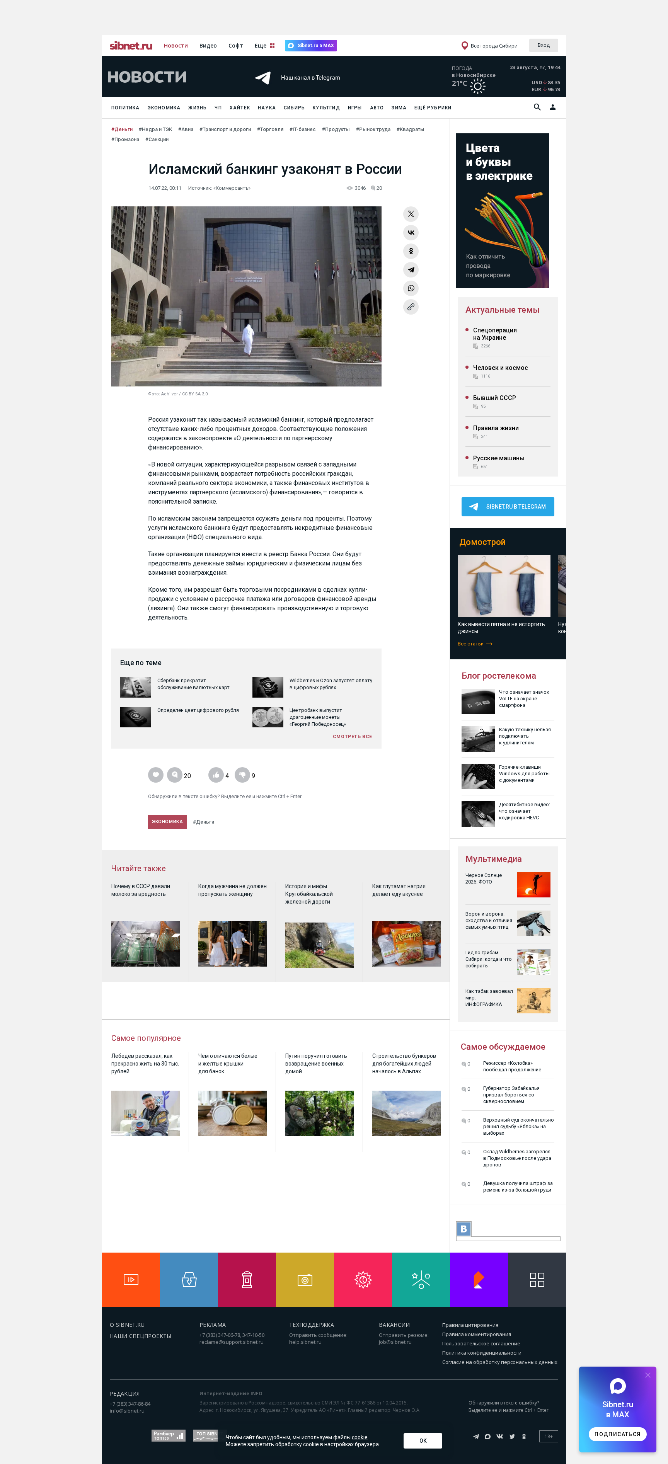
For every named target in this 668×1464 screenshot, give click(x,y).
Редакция (125, 1393)
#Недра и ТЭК (155, 129)
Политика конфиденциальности (481, 1352)
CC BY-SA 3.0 (195, 394)
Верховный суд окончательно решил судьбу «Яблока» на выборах (518, 1126)
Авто (377, 108)
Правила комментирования (476, 1334)
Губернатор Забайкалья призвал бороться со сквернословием (511, 1094)
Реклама (212, 1324)
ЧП (218, 108)
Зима (399, 108)
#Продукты (336, 129)
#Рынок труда (373, 129)
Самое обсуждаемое (503, 1047)
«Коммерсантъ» (231, 188)
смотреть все (352, 736)
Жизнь (197, 108)
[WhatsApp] (411, 288)
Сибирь (294, 108)
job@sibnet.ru (395, 1341)
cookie (360, 1437)
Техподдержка (311, 1324)
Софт (235, 45)
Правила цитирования (470, 1324)
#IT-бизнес (303, 129)
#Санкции (157, 139)
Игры (355, 108)
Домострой (482, 542)
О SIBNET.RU (127, 1324)
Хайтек (240, 108)
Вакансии (394, 1324)
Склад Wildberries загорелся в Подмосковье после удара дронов (517, 1158)
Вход (544, 44)
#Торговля (270, 129)
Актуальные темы (502, 310)
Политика (125, 108)
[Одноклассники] (411, 251)
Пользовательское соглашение (481, 1343)
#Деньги (122, 129)
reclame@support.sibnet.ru (231, 1341)
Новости (176, 45)
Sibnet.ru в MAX (316, 45)
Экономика (164, 108)
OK (423, 1441)
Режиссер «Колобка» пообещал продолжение (512, 1066)
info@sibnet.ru (127, 1410)
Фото (153, 394)
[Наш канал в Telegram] (320, 88)
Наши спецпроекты (141, 1336)
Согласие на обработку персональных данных (499, 1361)
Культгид (326, 108)
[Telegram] (411, 269)
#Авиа (185, 129)
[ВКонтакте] (411, 232)
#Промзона (125, 139)
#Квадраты (410, 129)
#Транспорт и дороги (225, 129)
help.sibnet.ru (305, 1341)
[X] (411, 214)
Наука (267, 108)
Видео (208, 45)
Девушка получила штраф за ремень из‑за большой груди (518, 1186)
